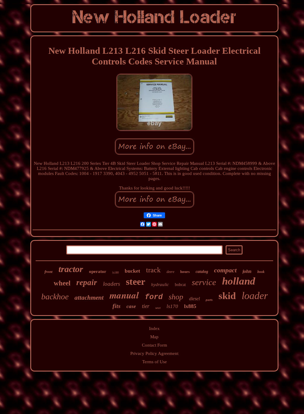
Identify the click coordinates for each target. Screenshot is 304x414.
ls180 (115, 272)
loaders (111, 284)
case (131, 306)
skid (227, 295)
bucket (132, 271)
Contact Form (154, 345)
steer (135, 281)
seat (158, 307)
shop (176, 297)
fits (117, 306)
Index (154, 328)
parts (209, 299)
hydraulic (160, 284)
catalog (202, 271)
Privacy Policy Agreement (154, 353)
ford (154, 297)
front (49, 271)
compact (225, 270)
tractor (70, 269)
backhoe (55, 296)
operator (97, 271)
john (247, 271)
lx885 (190, 306)
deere (170, 272)
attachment (89, 297)
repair (86, 282)
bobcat (180, 284)
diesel (194, 298)
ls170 (172, 306)
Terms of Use (154, 361)
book (261, 272)
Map (154, 336)
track (153, 270)
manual (124, 294)
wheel (62, 283)
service (204, 282)
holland (238, 281)
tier (145, 306)
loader (255, 295)
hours (185, 271)
